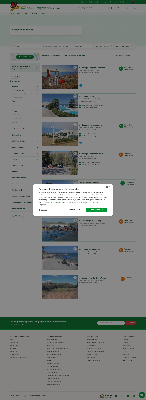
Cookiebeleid (59, 202)
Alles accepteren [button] (96, 210)
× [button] (109, 187)
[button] (43, 210)
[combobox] (107, 187)
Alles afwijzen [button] (74, 210)
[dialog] (73, 200)
